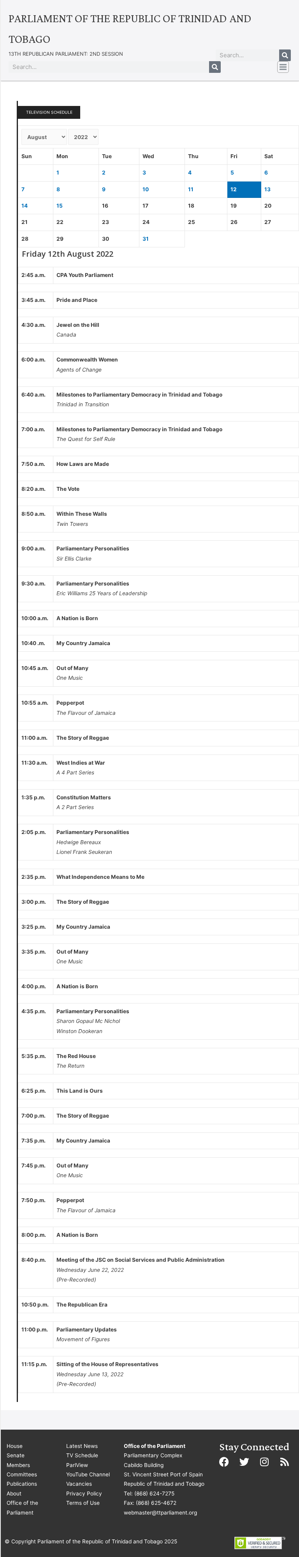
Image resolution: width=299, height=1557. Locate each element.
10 (145, 189)
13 (267, 189)
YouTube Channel (88, 1474)
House (15, 1446)
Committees (22, 1474)
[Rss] (284, 1462)
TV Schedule (82, 1455)
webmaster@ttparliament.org (160, 1512)
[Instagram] (264, 1462)
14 (24, 206)
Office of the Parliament (22, 1507)
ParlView (77, 1465)
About (14, 1493)
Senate (16, 1455)
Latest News (82, 1446)
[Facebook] (224, 1462)
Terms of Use (83, 1503)
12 (233, 189)
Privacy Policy (84, 1493)
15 (59, 206)
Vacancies (79, 1484)
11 (190, 189)
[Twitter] (244, 1462)
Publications (22, 1484)
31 (145, 239)
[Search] (285, 55)
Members (18, 1465)
